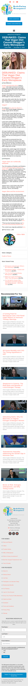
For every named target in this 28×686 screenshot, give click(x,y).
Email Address (6, 640)
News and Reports (7, 542)
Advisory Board (7, 574)
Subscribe (5, 656)
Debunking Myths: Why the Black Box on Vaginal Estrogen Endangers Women (13, 418)
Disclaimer (5, 602)
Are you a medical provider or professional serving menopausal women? (13, 648)
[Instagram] (13, 1)
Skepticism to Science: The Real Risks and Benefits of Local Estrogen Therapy (13, 385)
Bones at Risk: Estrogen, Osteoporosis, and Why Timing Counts (12, 486)
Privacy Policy (6, 609)
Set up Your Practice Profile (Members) (12, 595)
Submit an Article (7, 599)
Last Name (5, 634)
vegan (4, 87)
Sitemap (5, 613)
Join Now (5, 578)
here (24, 227)
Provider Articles (7, 549)
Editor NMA (21, 234)
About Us (5, 571)
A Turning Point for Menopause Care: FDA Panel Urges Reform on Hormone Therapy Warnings (13, 316)
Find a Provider (7, 563)
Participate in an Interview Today (11, 581)
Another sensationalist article (10, 85)
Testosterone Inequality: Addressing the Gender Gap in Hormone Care (14, 453)
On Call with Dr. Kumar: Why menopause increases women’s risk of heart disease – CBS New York (14, 282)
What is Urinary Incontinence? (10, 556)
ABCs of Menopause (8, 552)
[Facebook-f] (10, 533)
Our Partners (6, 588)
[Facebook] (10, 1)
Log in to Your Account (8, 592)
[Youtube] (17, 1)
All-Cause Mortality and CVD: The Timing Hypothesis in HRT (13, 352)
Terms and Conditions (8, 606)
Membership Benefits (8, 585)
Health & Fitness (14, 34)
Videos (4, 545)
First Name (5, 627)
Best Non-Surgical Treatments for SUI (12, 559)
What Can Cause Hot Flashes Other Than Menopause (13, 277)
